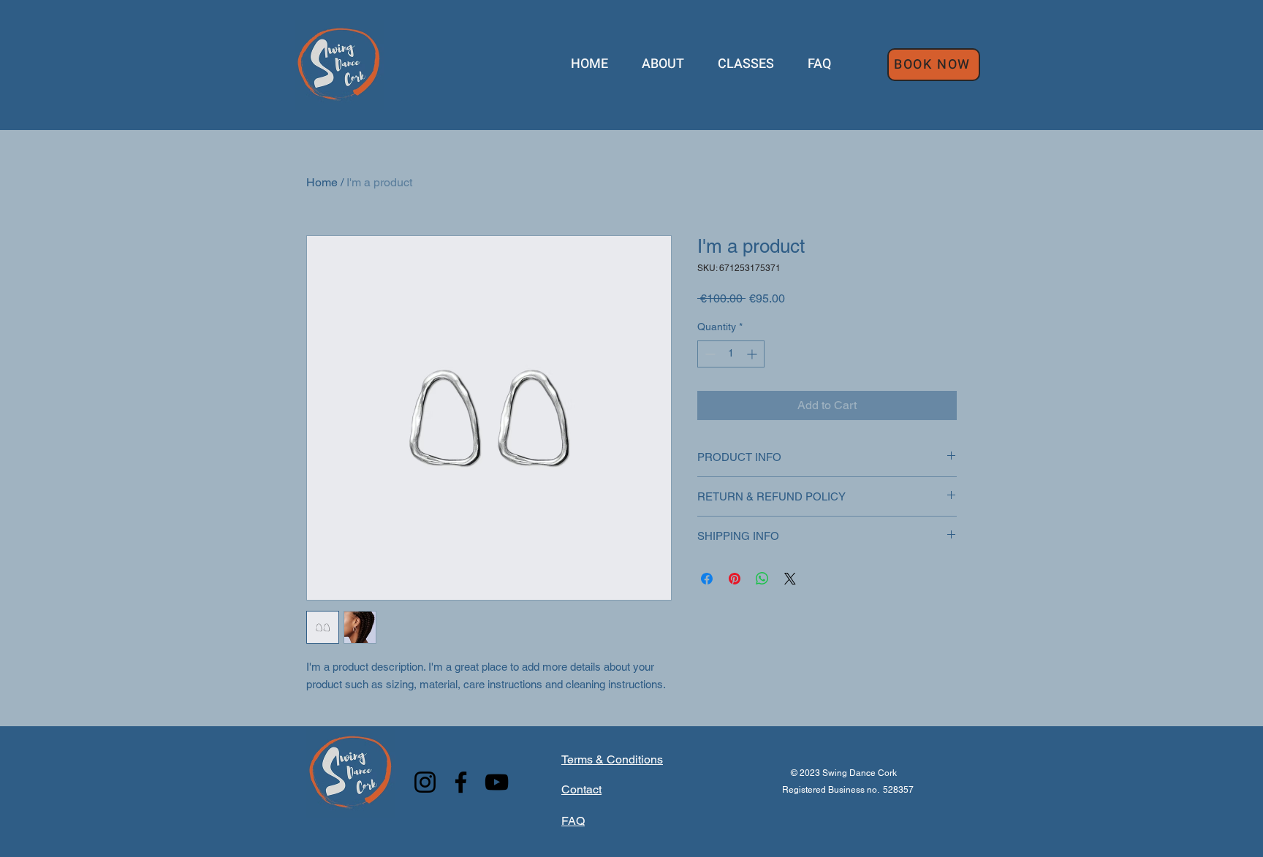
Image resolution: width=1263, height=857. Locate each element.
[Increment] (753, 354)
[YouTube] (496, 782)
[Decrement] (708, 354)
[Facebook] (461, 782)
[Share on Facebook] (707, 578)
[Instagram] (425, 782)
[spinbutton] (731, 354)
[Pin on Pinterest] (734, 578)
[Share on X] (790, 578)
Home (322, 182)
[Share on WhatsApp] (762, 578)
